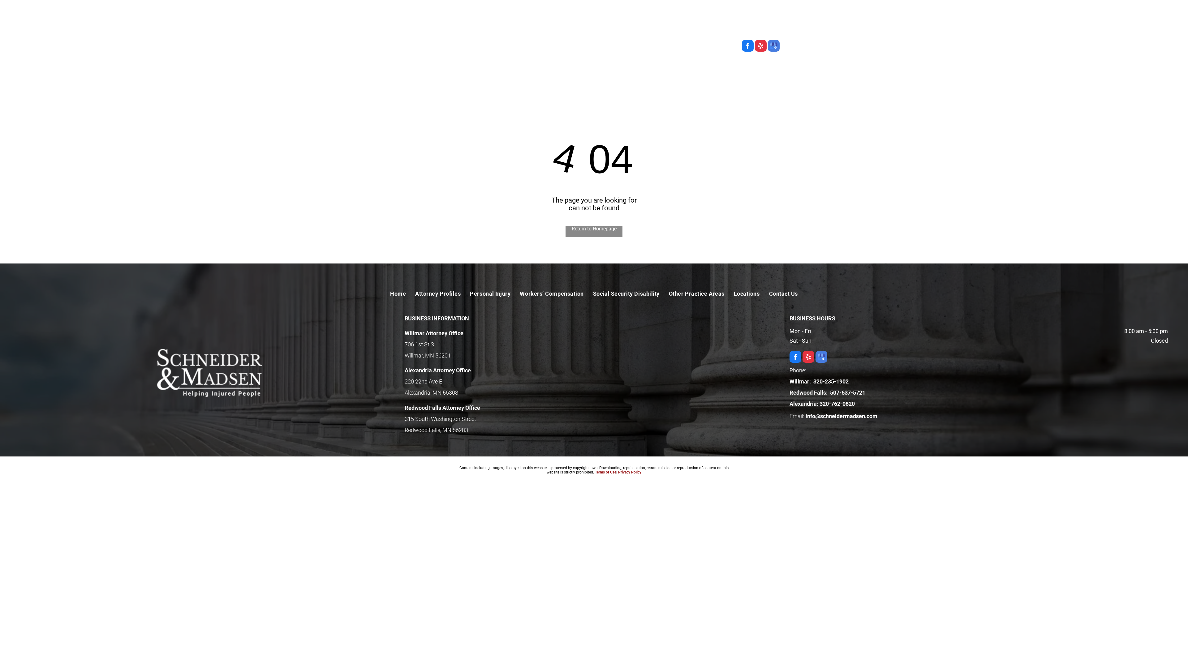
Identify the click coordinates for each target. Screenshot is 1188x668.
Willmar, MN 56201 (428, 355)
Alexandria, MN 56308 (431, 392)
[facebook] (748, 46)
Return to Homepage (594, 229)
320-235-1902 (750, 16)
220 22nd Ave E (423, 381)
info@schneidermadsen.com (841, 416)
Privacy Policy (629, 472)
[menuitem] (421, 65)
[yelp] (761, 46)
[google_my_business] (774, 46)
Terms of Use (605, 472)
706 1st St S (419, 344)
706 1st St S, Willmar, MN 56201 (733, 31)
